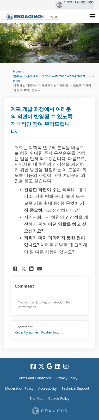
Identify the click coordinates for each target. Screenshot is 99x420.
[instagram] (66, 366)
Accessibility (47, 388)
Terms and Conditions (34, 378)
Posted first (50, 332)
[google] (49, 366)
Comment (24, 286)
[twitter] (41, 366)
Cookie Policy (58, 398)
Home (17, 71)
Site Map (36, 398)
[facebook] (33, 366)
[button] (16, 268)
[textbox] (49, 295)
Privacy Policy (66, 378)
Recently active (26, 332)
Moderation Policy (19, 388)
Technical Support (75, 388)
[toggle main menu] (92, 16)
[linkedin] (58, 366)
